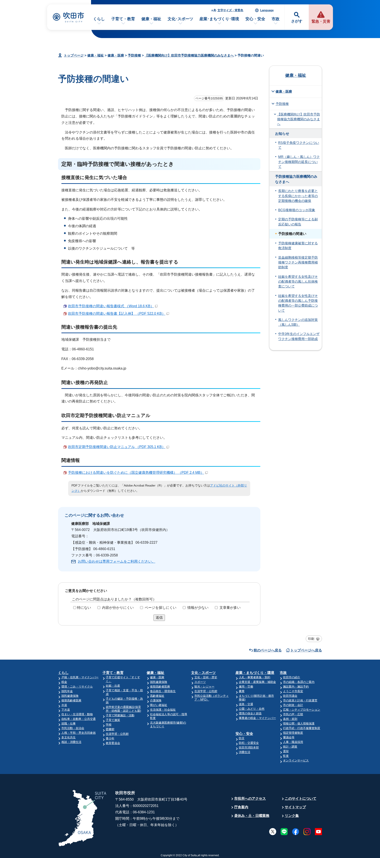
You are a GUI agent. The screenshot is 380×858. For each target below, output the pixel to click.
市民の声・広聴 (293, 714)
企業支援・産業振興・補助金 (257, 682)
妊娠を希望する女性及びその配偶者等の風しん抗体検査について (298, 281)
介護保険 (155, 700)
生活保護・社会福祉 (163, 709)
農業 (242, 691)
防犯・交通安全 (249, 743)
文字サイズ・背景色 (230, 10)
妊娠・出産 (113, 685)
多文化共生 (68, 737)
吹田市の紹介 (291, 677)
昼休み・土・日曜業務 (251, 816)
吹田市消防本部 (249, 747)
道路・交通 (246, 704)
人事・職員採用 (293, 742)
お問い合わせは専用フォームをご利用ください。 (116, 561)
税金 (64, 682)
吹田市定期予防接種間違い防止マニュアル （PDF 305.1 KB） (116, 447)
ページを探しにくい (160, 607)
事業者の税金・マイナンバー (257, 718)
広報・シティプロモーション (301, 709)
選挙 (286, 751)
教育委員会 (113, 743)
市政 (276, 19)
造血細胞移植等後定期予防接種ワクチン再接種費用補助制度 (298, 262)
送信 (159, 617)
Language (267, 10)
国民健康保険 (70, 695)
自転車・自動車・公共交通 (78, 719)
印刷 (311, 638)
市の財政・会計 (293, 705)
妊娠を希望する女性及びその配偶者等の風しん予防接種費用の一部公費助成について (298, 303)
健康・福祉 (151, 19)
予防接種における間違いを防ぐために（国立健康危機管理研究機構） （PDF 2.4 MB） (136, 472)
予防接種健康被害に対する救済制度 (298, 245)
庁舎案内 (241, 807)
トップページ (74, 55)
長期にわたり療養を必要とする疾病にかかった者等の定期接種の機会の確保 (298, 196)
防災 (242, 738)
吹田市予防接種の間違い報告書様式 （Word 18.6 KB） (111, 306)
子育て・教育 (123, 19)
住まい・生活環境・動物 (77, 714)
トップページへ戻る (306, 650)
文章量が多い (230, 607)
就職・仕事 (68, 723)
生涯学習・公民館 (117, 733)
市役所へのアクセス (250, 798)
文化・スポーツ (203, 673)
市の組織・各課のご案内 (298, 682)
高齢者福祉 (157, 695)
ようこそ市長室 (293, 691)
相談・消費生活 (71, 742)
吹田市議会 (290, 695)
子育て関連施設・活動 (120, 715)
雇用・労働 (246, 686)
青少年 (110, 738)
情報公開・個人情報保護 (298, 723)
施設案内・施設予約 (296, 686)
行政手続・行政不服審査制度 (301, 728)
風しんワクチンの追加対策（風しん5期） (298, 322)
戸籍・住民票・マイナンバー (80, 677)
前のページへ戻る (268, 650)
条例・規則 (290, 719)
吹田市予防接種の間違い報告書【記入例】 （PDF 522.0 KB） (116, 313)
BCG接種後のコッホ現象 (296, 210)
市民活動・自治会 (72, 728)
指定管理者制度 (293, 732)
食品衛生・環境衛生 (163, 691)
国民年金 (67, 691)
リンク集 (292, 816)
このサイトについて (300, 798)
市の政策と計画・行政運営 (300, 700)
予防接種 (134, 55)
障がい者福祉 (158, 705)
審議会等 (288, 737)
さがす (296, 21)
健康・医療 (116, 55)
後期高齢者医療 (71, 700)
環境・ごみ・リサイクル (77, 686)
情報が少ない (197, 607)
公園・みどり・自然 (252, 708)
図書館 (110, 729)
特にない (84, 607)
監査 (286, 755)
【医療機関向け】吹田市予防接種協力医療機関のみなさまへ (189, 55)
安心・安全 (255, 19)
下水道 (65, 709)
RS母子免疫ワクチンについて (298, 145)
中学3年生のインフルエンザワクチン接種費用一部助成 (299, 336)
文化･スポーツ (180, 19)
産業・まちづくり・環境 (255, 673)
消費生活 (244, 752)
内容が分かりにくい (118, 607)
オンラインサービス (296, 760)
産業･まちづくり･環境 (219, 19)
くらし (99, 19)
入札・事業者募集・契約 (254, 677)
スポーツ (200, 682)
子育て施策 (113, 720)
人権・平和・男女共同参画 (78, 732)
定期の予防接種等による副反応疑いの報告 (298, 222)
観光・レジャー (204, 686)
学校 (108, 724)
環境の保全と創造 (250, 713)
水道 (64, 705)
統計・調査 (290, 746)
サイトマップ (295, 807)
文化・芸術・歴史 (205, 677)
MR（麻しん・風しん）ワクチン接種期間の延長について (299, 161)
